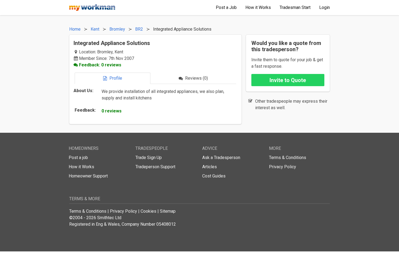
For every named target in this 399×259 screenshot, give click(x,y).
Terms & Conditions (287, 157)
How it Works (81, 166)
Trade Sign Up (148, 157)
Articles (209, 166)
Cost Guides (214, 176)
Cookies (148, 211)
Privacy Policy (282, 166)
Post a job (78, 157)
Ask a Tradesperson (221, 157)
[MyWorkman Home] (92, 7)
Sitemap (168, 211)
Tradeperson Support (155, 166)
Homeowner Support (88, 176)
